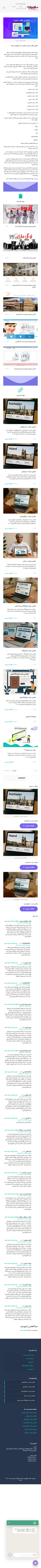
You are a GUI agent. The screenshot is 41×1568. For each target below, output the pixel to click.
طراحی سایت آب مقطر (31, 1429)
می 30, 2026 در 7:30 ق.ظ (25, 1074)
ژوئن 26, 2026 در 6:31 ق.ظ (24, 1120)
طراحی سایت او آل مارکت (29, 258)
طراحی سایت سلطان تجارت (29, 1426)
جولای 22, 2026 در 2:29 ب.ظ (24, 1196)
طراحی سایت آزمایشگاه (29, 651)
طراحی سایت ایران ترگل (30, 1419)
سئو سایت (30, 1362)
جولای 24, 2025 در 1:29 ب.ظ (24, 965)
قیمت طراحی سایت (28, 1355)
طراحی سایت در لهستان (28, 472)
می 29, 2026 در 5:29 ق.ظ (25, 1052)
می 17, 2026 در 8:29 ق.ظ (25, 1006)
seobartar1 (21, 778)
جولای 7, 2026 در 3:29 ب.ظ (24, 1132)
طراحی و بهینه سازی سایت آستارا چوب (26, 314)
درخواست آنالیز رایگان (27, 1366)
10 (15, 710)
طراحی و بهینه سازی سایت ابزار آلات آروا (25, 226)
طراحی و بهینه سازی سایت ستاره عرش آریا (25, 369)
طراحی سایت (29, 1359)
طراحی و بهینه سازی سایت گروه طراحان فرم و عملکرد (24, 286)
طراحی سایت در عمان (29, 561)
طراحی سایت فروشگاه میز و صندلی (25, 606)
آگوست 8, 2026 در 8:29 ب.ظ (24, 1242)
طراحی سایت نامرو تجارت (30, 1423)
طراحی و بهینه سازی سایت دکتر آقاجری (25, 342)
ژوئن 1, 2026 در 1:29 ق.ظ (25, 1097)
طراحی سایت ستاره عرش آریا (29, 1413)
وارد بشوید (23, 1330)
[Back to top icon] (37, 1564)
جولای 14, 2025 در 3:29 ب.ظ (24, 923)
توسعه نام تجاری (31, 716)
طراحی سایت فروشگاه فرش (28, 697)
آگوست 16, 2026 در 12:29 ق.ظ (24, 1265)
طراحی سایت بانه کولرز (31, 1433)
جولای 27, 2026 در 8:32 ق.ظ (24, 1219)
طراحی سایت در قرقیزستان (28, 516)
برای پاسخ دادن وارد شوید (10, 921)
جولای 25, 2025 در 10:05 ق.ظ (23, 945)
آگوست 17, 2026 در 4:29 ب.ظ (23, 1308)
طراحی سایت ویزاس (31, 1416)
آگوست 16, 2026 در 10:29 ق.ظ (24, 1286)
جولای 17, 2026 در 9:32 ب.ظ (24, 1174)
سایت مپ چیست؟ (30, 750)
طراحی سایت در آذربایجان (28, 427)
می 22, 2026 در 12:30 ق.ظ (25, 1029)
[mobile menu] (3, 8)
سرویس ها (30, 1369)
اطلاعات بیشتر (8, 439)
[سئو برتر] (33, 7)
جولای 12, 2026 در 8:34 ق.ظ (24, 1153)
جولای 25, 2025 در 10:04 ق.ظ (23, 985)
